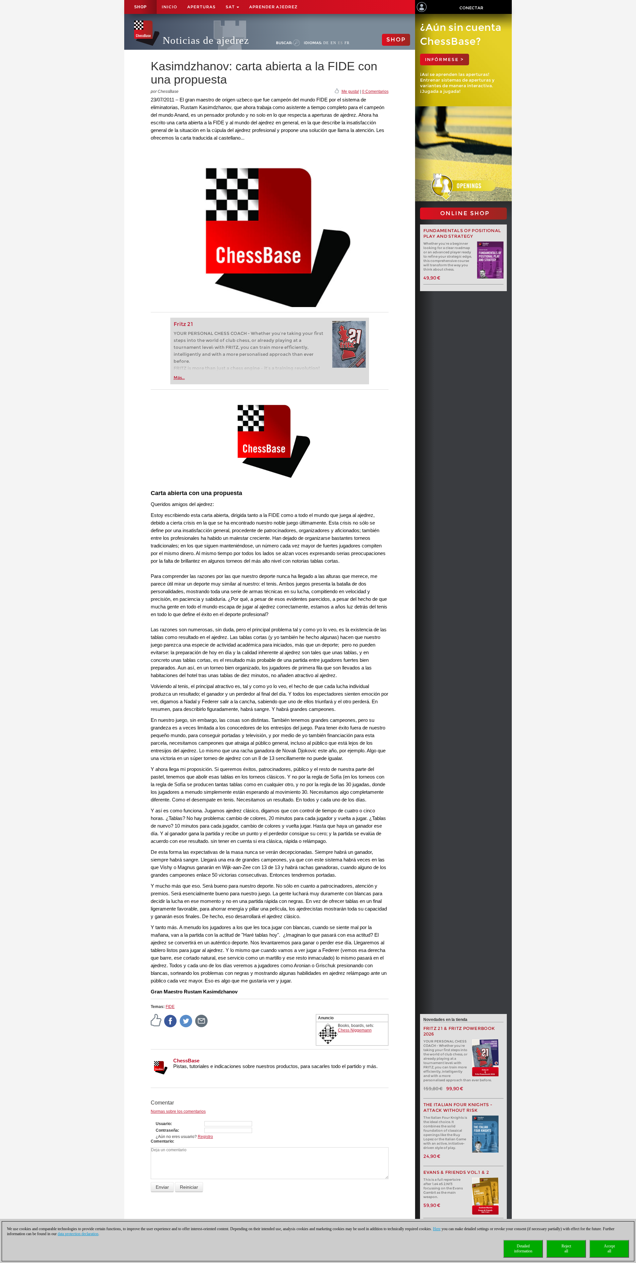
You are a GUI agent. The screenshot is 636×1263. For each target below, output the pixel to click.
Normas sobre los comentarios (178, 1111)
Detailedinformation (523, 1248)
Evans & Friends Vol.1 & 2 (456, 1172)
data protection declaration (78, 1233)
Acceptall (609, 1248)
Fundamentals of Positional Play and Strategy (462, 233)
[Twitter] (186, 1020)
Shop (140, 7)
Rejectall (566, 1248)
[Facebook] (170, 1020)
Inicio (169, 6)
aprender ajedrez (273, 6)
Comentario (162, 1141)
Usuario (163, 1123)
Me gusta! (350, 91)
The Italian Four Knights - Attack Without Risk (458, 1107)
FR (346, 43)
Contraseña (167, 1130)
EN (333, 43)
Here (437, 1229)
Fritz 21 (183, 324)
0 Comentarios (375, 91)
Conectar (471, 7)
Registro (205, 1136)
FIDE (170, 1006)
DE (326, 43)
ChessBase (186, 1060)
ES (340, 43)
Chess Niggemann (355, 1030)
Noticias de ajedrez (206, 40)
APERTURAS (201, 6)
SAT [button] (231, 6)
